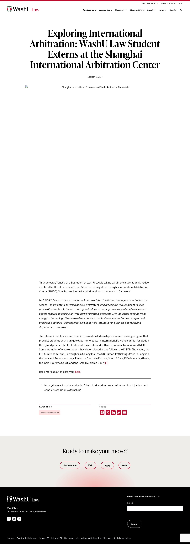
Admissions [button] (88, 9)
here (77, 371)
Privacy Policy (124, 537)
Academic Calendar (27, 537)
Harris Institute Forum (50, 412)
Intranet (55, 537)
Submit (134, 523)
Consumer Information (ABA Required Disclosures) (89, 537)
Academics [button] (104, 9)
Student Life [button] (136, 9)
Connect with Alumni (171, 3)
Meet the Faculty (150, 3)
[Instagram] (9, 519)
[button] (180, 10)
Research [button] (119, 9)
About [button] (150, 9)
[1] (106, 363)
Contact (11, 537)
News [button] (161, 9)
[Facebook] (19, 519)
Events (173, 9)
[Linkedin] (14, 519)
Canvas (42, 537)
